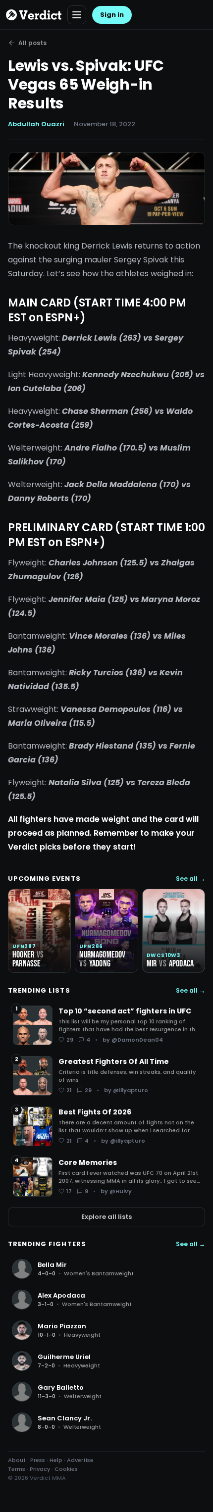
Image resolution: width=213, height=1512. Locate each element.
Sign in (112, 14)
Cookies (66, 1469)
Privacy (40, 1469)
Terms (16, 1469)
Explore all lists (106, 1216)
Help (56, 1460)
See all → (190, 879)
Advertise (80, 1460)
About (17, 1460)
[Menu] (76, 14)
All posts (32, 43)
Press (37, 1460)
